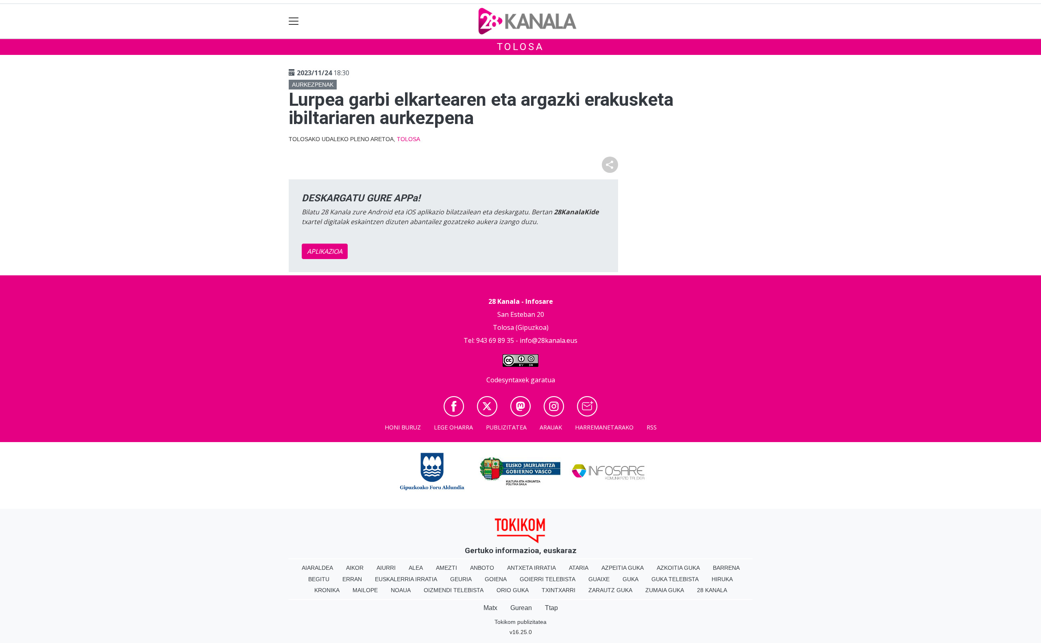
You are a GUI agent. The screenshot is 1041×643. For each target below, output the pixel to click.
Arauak (551, 427)
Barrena (726, 568)
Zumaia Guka (664, 590)
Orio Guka (513, 590)
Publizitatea (506, 427)
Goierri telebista (547, 579)
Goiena (496, 579)
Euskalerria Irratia (406, 579)
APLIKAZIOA (324, 251)
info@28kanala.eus (548, 340)
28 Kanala (712, 590)
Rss (652, 427)
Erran (352, 579)
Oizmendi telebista (453, 590)
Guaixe (599, 579)
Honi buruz (403, 427)
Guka (630, 579)
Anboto (482, 568)
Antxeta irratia (531, 568)
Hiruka (722, 579)
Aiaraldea (317, 568)
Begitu (318, 579)
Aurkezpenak (312, 84)
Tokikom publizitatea (520, 622)
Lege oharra (453, 427)
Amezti (446, 568)
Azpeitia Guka (622, 568)
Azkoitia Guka (678, 568)
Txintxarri (558, 590)
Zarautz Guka (610, 590)
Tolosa (520, 46)
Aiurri (386, 568)
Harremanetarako (604, 427)
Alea (416, 568)
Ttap (551, 607)
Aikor (355, 568)
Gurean (521, 607)
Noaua (401, 590)
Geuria (461, 579)
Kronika (327, 590)
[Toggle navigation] (294, 21)
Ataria (578, 568)
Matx (490, 607)
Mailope (365, 590)
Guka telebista (675, 579)
